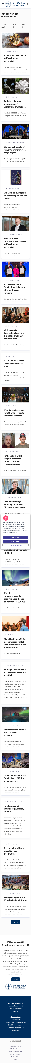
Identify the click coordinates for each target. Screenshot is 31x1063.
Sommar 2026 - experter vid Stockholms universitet (15, 58)
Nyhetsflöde (15, 1057)
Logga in (15, 1059)
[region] (15, 531)
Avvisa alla (15, 537)
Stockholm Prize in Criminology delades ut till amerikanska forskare (15, 288)
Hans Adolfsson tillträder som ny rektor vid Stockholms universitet (15, 242)
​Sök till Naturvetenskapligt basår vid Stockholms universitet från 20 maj (14, 597)
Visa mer (15, 922)
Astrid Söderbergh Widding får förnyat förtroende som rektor (14, 504)
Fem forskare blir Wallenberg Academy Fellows (14, 809)
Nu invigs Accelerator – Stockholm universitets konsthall (15, 672)
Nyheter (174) (4, 25)
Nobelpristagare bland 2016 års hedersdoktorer (15, 898)
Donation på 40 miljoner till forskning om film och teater (15, 195)
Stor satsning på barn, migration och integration (14, 851)
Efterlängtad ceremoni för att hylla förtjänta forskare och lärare (14, 413)
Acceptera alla (15, 541)
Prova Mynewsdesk (15, 1051)
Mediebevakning (15, 1046)
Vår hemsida (15, 1019)
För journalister (15, 1054)
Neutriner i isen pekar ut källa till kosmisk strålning (15, 732)
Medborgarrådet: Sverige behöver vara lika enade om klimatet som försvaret (14, 334)
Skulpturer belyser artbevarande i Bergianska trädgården (15, 104)
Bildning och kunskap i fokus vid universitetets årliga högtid (15, 150)
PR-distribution (15, 1049)
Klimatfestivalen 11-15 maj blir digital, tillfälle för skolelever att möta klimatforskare (15, 643)
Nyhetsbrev (15, 1030)
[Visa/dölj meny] (3, 4)
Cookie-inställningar (15, 545)
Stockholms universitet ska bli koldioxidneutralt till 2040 (15, 550)
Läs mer (15, 979)
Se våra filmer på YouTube (15, 1028)
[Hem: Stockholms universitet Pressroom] (15, 4)
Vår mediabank (15, 1017)
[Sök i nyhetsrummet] (28, 4)
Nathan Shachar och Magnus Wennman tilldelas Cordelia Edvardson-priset (13, 460)
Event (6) (24, 25)
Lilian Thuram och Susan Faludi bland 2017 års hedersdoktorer (15, 778)
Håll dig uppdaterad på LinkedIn (15, 1022)
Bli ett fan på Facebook (15, 1025)
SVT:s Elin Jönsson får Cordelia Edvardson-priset (14, 363)
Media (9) (15, 25)
